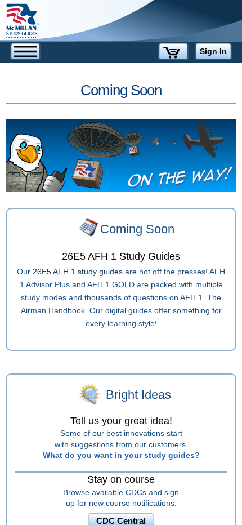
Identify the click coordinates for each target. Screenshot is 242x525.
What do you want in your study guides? (121, 455)
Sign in (213, 51)
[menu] (25, 51)
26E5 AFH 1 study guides (78, 271)
